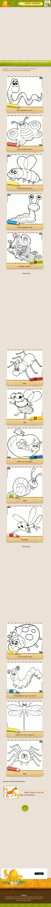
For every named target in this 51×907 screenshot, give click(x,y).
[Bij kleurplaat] (24, 418)
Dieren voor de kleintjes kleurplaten (30, 793)
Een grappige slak (25, 227)
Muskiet (25, 540)
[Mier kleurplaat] (24, 379)
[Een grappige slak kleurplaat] (24, 223)
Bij (25, 422)
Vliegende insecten (25, 188)
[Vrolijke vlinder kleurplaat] (24, 262)
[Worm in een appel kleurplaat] (24, 457)
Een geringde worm (25, 110)
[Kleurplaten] (5, 3)
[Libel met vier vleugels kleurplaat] (24, 731)
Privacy (24, 895)
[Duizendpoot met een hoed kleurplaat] (24, 692)
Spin (25, 774)
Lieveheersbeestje (24, 657)
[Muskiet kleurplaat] (24, 535)
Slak (25, 501)
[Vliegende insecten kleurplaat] (24, 184)
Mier (25, 383)
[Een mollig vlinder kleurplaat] (24, 145)
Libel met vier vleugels (25, 735)
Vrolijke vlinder (25, 266)
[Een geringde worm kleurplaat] (24, 106)
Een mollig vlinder (25, 149)
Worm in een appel (24, 461)
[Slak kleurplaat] (24, 496)
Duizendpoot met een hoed (25, 696)
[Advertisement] (25, 33)
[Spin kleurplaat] (24, 770)
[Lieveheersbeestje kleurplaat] (24, 653)
